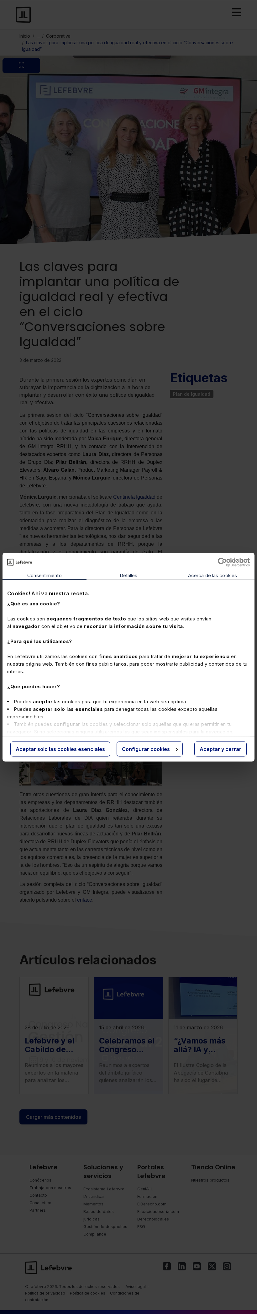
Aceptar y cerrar (220, 749)
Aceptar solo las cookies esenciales (60, 749)
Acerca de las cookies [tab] (212, 575)
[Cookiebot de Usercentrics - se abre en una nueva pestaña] (222, 562)
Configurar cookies (146, 749)
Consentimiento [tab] (44, 575)
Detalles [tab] (129, 575)
